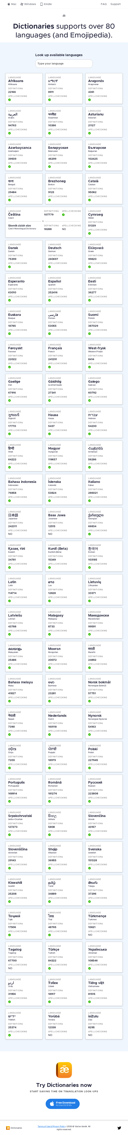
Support (115, 4)
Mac (13, 4)
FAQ (103, 4)
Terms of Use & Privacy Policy (52, 1126)
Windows (30, 4)
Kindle (48, 4)
